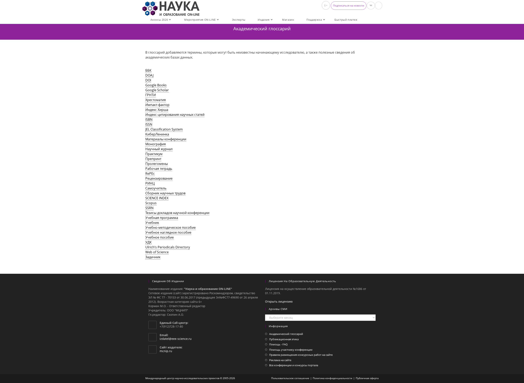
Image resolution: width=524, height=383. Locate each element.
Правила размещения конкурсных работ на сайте (301, 355)
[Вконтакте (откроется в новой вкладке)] (371, 5)
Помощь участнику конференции (290, 349)
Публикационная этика (284, 339)
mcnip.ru (166, 351)
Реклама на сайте (280, 360)
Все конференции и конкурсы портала (293, 365)
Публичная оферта (367, 378)
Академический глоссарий (286, 334)
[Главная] (262, 33)
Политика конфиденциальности (332, 378)
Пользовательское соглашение (290, 378)
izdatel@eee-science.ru (176, 339)
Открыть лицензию (279, 301)
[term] (148, 70)
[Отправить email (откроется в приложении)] (378, 5)
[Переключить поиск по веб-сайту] (367, 20)
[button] (348, 5)
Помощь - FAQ (278, 344)
